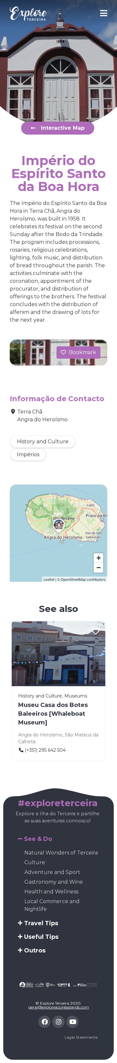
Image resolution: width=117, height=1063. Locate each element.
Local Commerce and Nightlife (52, 905)
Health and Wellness (51, 892)
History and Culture (43, 441)
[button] (58, 533)
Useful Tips (41, 936)
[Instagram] (58, 1022)
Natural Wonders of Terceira (61, 853)
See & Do (38, 838)
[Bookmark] (95, 631)
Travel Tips (41, 923)
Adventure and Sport (52, 872)
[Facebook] (44, 1022)
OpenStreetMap (73, 579)
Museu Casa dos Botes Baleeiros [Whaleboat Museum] (53, 713)
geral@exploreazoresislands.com (58, 1007)
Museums (75, 696)
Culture (34, 862)
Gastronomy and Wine (53, 882)
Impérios (28, 454)
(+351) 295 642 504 (45, 750)
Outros (35, 950)
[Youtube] (72, 1022)
